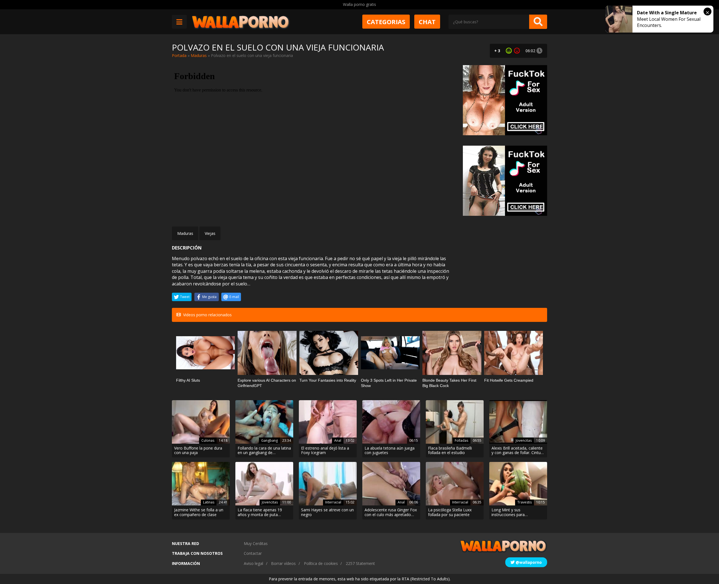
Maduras (199, 55)
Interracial (333, 502)
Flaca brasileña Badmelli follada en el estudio (450, 450)
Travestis (524, 502)
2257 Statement (360, 563)
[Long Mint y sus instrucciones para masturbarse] (518, 483)
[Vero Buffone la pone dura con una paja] (201, 422)
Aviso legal (253, 563)
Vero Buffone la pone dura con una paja (198, 450)
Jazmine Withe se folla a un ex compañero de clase (198, 512)
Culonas (207, 440)
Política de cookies (321, 563)
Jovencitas (524, 440)
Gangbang (269, 440)
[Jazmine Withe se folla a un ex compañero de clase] (201, 483)
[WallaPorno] (240, 22)
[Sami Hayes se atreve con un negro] (328, 483)
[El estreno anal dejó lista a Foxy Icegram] (328, 422)
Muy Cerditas (256, 543)
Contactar (253, 553)
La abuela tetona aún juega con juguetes (390, 450)
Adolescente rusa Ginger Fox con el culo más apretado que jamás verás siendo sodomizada (391, 512)
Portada (179, 55)
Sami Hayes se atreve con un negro (327, 512)
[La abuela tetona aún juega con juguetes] (391, 422)
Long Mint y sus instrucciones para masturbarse (508, 512)
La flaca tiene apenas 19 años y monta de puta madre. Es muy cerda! (260, 512)
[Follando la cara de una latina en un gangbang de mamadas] (264, 422)
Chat (427, 21)
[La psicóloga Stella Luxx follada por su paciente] (455, 483)
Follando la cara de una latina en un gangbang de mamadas (264, 450)
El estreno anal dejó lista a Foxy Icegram (325, 450)
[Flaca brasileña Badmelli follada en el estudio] (455, 422)
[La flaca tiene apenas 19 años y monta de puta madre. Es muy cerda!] (264, 483)
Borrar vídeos (283, 563)
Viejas (210, 233)
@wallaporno (528, 562)
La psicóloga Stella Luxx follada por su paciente (450, 512)
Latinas (208, 502)
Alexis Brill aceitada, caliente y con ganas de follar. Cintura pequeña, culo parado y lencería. (518, 450)
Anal (337, 440)
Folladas (461, 440)
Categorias (386, 21)
